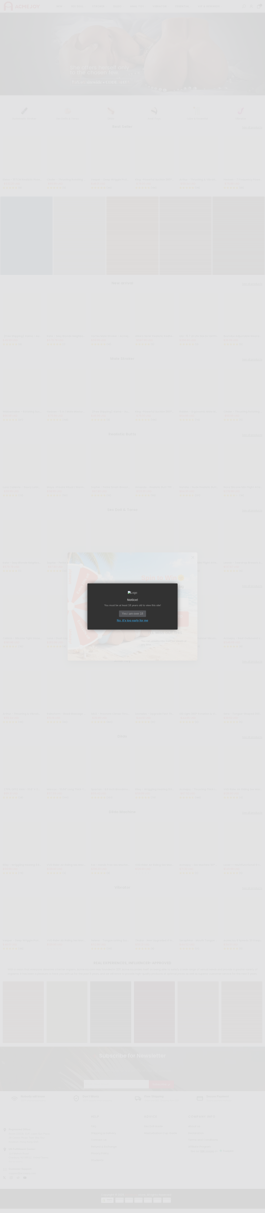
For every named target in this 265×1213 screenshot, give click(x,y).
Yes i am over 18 (132, 613)
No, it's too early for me (132, 620)
